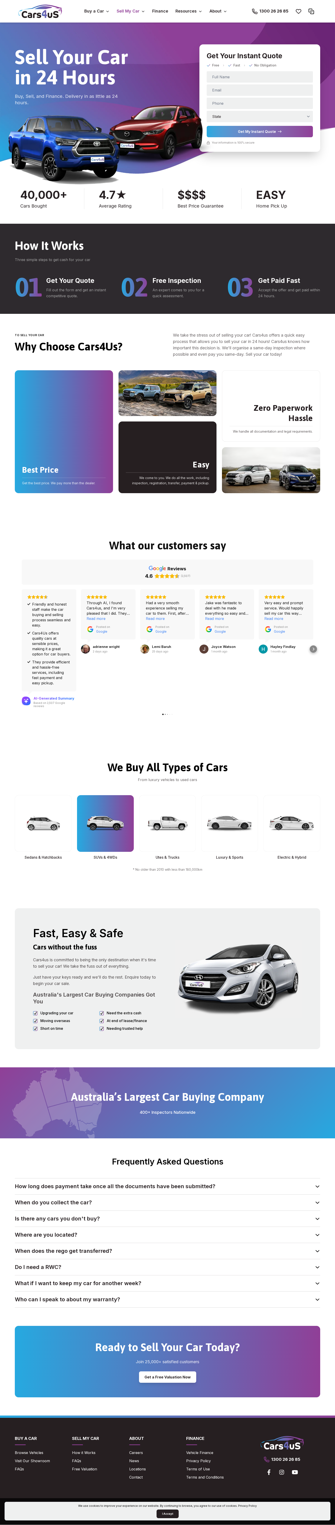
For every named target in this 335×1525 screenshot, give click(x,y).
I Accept (167, 1513)
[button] (21, 649)
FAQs (19, 1469)
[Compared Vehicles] (311, 11)
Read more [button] (96, 618)
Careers (136, 1452)
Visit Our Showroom (32, 1461)
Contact (136, 1477)
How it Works (83, 1452)
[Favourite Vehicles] (298, 11)
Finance (160, 11)
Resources (186, 11)
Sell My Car (128, 11)
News (134, 1461)
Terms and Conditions (205, 1477)
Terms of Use (198, 1469)
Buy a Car (94, 11)
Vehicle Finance (199, 1452)
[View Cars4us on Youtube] (295, 1472)
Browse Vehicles (29, 1452)
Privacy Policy (198, 1461)
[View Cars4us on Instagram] (281, 1472)
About (215, 11)
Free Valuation (84, 1469)
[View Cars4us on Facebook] (269, 1472)
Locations (137, 1469)
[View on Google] (85, 649)
